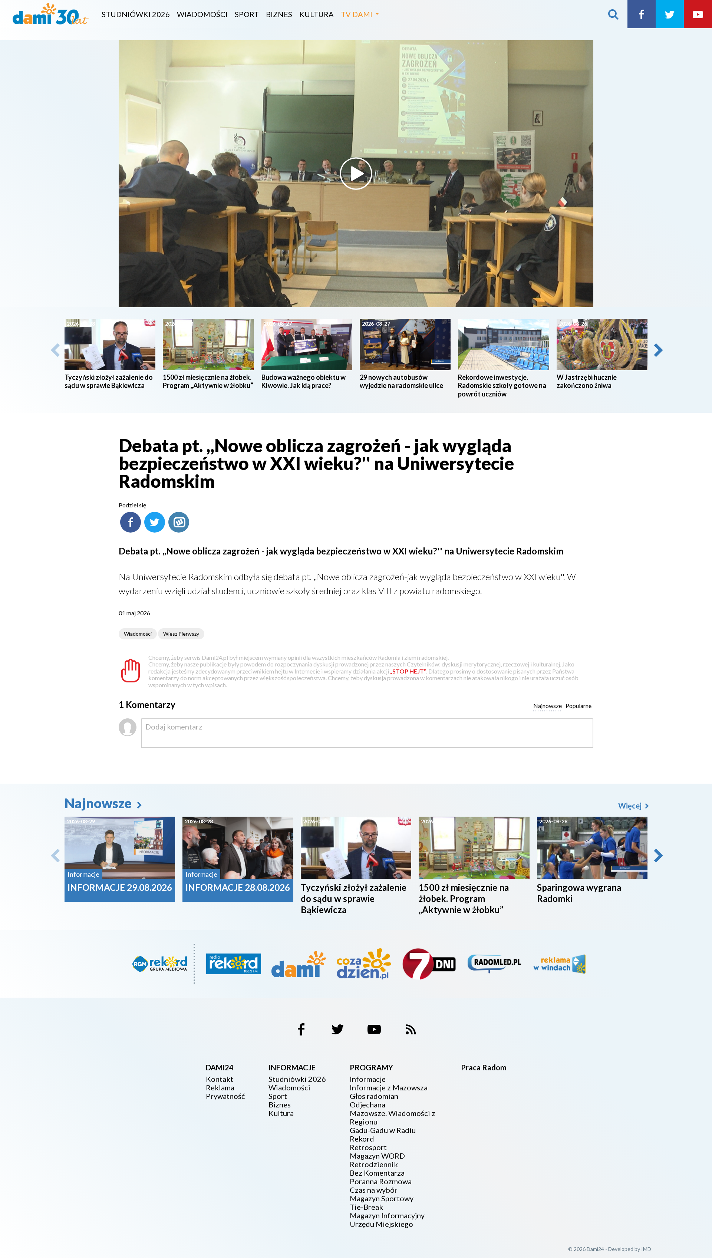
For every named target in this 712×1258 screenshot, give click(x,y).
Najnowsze (99, 803)
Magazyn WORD (377, 1156)
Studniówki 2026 (136, 14)
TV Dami (356, 14)
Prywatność (225, 1096)
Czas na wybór (374, 1190)
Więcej (630, 805)
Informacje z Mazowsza (389, 1087)
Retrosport (368, 1147)
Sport (247, 14)
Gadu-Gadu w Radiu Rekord (383, 1134)
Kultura (316, 14)
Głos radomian (374, 1096)
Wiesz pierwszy (181, 633)
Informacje (368, 1079)
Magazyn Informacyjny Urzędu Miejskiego (387, 1219)
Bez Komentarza (377, 1173)
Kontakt (219, 1079)
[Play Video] (356, 173)
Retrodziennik (374, 1164)
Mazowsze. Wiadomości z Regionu (392, 1117)
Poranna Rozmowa (381, 1181)
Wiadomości (202, 14)
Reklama (220, 1087)
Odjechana (367, 1104)
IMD (646, 1249)
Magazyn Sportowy (381, 1198)
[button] (658, 350)
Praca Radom (484, 1067)
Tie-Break (366, 1207)
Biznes (279, 14)
